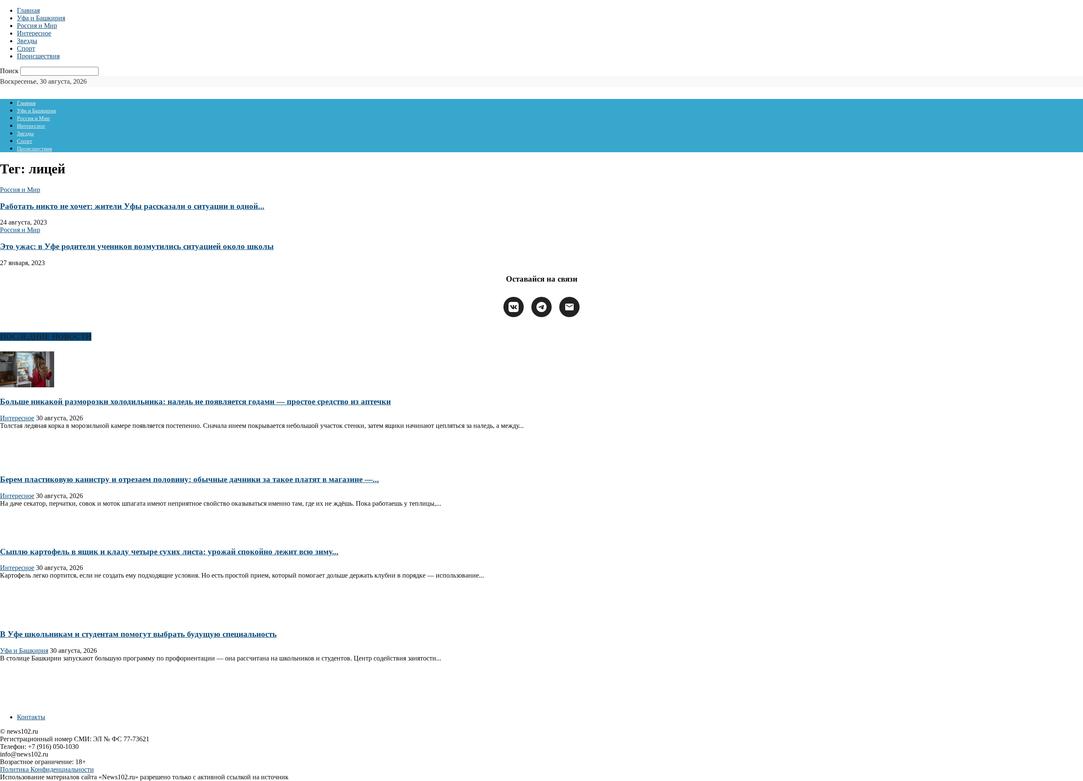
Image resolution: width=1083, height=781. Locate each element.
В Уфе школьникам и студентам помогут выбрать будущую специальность (138, 634)
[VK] (513, 307)
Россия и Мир (37, 25)
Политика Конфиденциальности (47, 769)
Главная (28, 10)
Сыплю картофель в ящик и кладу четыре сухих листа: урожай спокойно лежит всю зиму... (169, 551)
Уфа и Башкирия (41, 18)
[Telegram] (541, 307)
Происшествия (38, 56)
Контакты (31, 717)
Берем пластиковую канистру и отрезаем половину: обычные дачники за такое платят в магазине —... (189, 479)
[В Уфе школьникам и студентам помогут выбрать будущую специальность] (27, 617)
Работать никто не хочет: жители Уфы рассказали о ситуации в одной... (132, 206)
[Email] (569, 307)
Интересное (34, 33)
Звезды (27, 40)
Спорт (26, 48)
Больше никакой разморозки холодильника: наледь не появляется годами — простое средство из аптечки (195, 401)
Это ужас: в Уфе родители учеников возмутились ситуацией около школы (137, 246)
